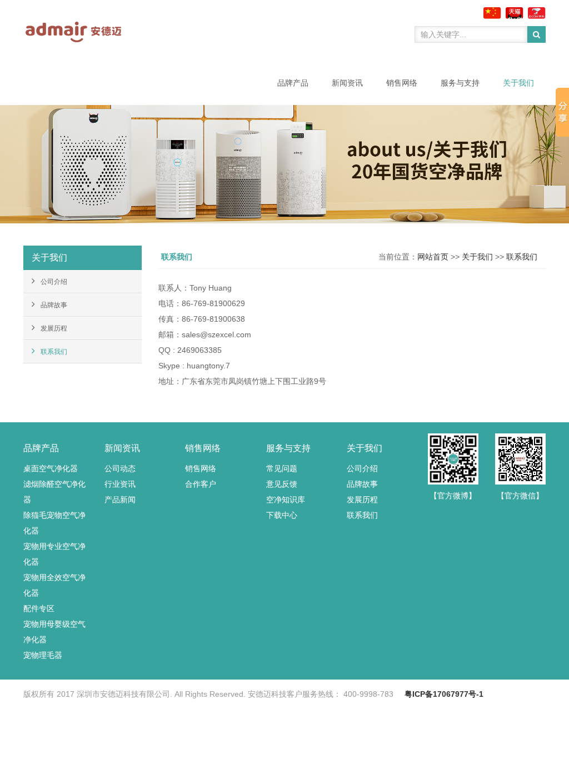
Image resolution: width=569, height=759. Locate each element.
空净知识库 (285, 499)
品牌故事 (54, 305)
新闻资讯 (347, 82)
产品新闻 (120, 499)
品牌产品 (292, 82)
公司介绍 (54, 282)
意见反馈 (281, 484)
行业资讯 (120, 484)
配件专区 (38, 608)
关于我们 (518, 82)
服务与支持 (460, 82)
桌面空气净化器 (50, 468)
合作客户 (200, 484)
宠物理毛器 (42, 655)
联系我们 (54, 352)
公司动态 (120, 468)
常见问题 (281, 468)
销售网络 (401, 82)
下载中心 (281, 515)
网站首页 (432, 256)
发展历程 (54, 328)
